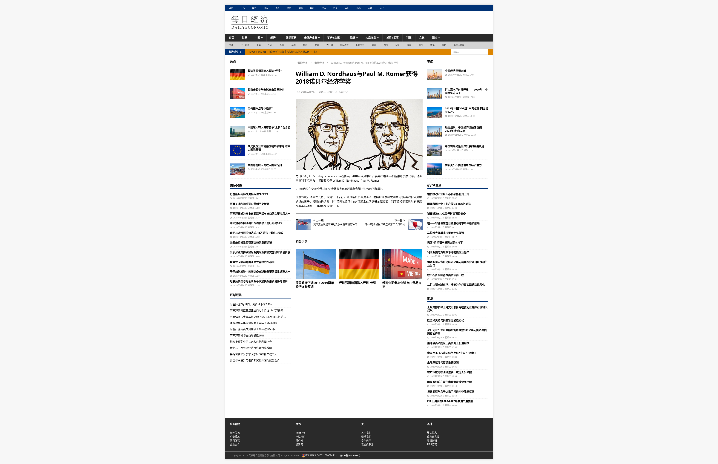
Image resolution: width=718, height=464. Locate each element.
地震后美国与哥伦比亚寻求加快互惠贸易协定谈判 (259, 281)
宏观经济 (343, 92)
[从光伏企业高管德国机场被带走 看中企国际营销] (237, 150)
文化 (421, 37)
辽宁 (382, 8)
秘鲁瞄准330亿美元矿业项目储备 (446, 213)
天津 (370, 8)
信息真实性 (433, 436)
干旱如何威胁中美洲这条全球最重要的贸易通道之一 (260, 271)
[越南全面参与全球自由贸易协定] (402, 264)
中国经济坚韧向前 (455, 70)
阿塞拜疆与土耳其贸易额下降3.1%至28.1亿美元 (258, 316)
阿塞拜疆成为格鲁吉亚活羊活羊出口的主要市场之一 (260, 213)
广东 (243, 8)
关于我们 (366, 432)
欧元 (386, 45)
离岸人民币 (459, 45)
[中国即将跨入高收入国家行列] (237, 169)
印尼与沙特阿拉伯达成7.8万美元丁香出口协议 (256, 232)
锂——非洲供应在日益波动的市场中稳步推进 (453, 223)
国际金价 (360, 45)
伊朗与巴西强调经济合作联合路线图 (251, 347)
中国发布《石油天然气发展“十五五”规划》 (452, 352)
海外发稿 (235, 432)
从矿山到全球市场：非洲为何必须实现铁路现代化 (456, 284)
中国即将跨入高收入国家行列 (265, 165)
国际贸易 (291, 37)
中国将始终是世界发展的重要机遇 (464, 146)
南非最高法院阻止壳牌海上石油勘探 (448, 343)
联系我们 (366, 436)
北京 (359, 8)
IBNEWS (300, 432)
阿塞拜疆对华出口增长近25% (247, 335)
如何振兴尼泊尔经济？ (261, 108)
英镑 (444, 45)
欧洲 (305, 45)
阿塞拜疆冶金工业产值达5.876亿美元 (449, 203)
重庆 (324, 8)
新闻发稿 (235, 440)
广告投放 (235, 436)
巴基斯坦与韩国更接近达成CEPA (249, 194)
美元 (374, 45)
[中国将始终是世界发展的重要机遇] (434, 150)
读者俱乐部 (367, 444)
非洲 (231, 45)
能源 (352, 37)
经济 (273, 37)
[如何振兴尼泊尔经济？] (237, 112)
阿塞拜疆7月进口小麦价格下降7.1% (250, 304)
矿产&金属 (333, 37)
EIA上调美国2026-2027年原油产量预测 (450, 401)
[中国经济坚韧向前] (434, 74)
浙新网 (299, 444)
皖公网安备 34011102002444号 (321, 455)
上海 (231, 8)
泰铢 (432, 45)
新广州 (299, 440)
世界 (244, 37)
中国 (257, 37)
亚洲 (294, 45)
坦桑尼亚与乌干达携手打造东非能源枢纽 (450, 391)
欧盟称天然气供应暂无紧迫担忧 (445, 320)
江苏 (254, 8)
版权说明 (432, 440)
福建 (277, 8)
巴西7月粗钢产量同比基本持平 (445, 242)
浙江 (266, 8)
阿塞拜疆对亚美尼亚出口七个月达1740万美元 (256, 310)
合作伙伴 (366, 440)
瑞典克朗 (355, 188)
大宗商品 (371, 37)
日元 (397, 45)
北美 (317, 45)
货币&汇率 (392, 37)
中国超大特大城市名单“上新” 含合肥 (269, 127)
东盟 (282, 45)
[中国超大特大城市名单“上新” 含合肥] (237, 131)
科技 (409, 37)
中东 (270, 45)
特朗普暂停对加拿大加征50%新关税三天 (253, 354)
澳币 (409, 45)
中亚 (259, 45)
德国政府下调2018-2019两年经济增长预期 (315, 285)
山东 (347, 8)
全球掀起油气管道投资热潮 (443, 362)
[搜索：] (469, 51)
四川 (312, 8)
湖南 (289, 8)
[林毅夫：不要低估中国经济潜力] (434, 169)
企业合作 (235, 444)
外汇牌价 (344, 45)
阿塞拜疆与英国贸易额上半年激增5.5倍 (253, 329)
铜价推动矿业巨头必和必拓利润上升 (251, 341)
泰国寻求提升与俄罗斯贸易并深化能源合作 (255, 360)
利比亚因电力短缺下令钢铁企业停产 (448, 252)
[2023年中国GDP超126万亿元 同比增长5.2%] (434, 112)
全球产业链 (310, 37)
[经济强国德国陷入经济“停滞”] (359, 264)
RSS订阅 (432, 444)
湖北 (301, 8)
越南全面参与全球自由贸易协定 (401, 285)
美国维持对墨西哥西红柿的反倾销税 (251, 242)
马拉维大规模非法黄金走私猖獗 (445, 232)
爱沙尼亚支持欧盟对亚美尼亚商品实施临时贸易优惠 (260, 252)
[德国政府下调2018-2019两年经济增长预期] (316, 264)
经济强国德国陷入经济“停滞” (358, 283)
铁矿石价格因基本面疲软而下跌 (445, 275)
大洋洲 (329, 45)
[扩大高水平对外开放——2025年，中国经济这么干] (434, 93)
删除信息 (432, 432)
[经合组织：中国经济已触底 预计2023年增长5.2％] (434, 131)
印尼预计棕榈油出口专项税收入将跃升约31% (256, 223)
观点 (434, 37)
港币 (421, 45)
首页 (231, 37)
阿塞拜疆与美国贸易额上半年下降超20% (253, 322)
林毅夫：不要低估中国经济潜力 (463, 165)
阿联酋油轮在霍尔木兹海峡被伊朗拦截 (449, 381)
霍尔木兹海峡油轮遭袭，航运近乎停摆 (449, 372)
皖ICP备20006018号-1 (351, 455)
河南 (335, 8)
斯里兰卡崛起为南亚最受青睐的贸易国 (252, 262)
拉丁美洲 (245, 45)
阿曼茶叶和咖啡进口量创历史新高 (249, 203)
